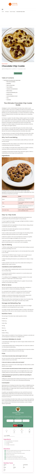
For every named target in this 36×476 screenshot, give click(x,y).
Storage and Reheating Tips (11, 92)
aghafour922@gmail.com (7, 68)
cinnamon (14, 277)
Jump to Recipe (18, 73)
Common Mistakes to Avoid (11, 96)
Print (21, 425)
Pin (15, 425)
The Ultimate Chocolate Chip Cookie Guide (12, 80)
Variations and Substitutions (12, 88)
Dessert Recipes (5, 63)
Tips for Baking (9, 87)
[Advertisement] (18, 19)
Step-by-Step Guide (10, 85)
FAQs (7, 97)
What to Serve (9, 90)
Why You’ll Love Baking (10, 81)
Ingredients (8, 83)
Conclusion (8, 99)
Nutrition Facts (9, 94)
